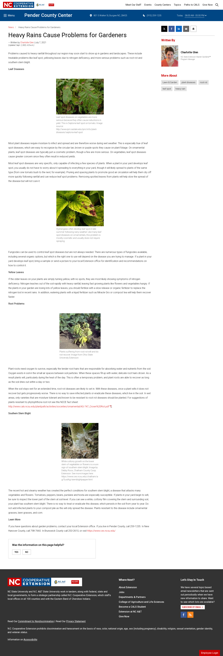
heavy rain (180, 89)
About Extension (128, 587)
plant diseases (188, 82)
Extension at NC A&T (130, 611)
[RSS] (190, 615)
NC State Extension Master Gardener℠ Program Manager (196, 58)
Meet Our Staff (133, 4)
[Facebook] (184, 615)
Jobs (121, 592)
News (11, 27)
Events (148, 4)
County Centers (163, 4)
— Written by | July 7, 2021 (27, 42)
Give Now (208, 4)
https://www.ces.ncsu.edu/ (101, 530)
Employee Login (209, 652)
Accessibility (30, 639)
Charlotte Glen (27, 42)
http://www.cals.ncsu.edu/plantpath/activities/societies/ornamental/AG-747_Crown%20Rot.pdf (58, 406)
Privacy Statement (76, 621)
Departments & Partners (132, 597)
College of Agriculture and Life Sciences (141, 601)
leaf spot (167, 89)
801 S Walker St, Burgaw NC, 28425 (110, 15)
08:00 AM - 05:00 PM (194, 15)
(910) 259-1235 (154, 15)
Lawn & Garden (170, 82)
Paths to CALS (191, 4)
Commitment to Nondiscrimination (36, 621)
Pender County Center (48, 15)
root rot (203, 82)
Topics (177, 4)
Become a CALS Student (132, 606)
